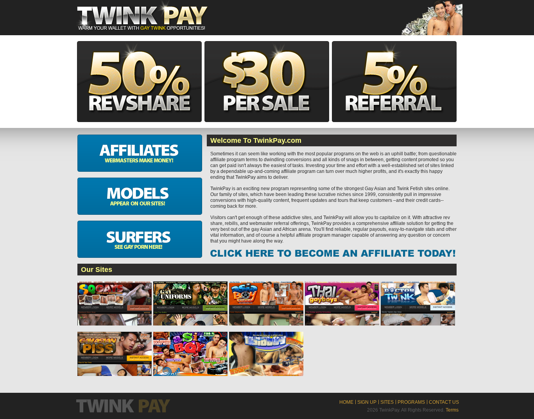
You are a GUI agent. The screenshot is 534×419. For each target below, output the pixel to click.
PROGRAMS (411, 402)
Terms (452, 410)
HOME (346, 402)
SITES (387, 402)
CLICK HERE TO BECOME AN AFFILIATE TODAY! (332, 253)
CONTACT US (444, 402)
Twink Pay (142, 15)
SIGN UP (366, 402)
